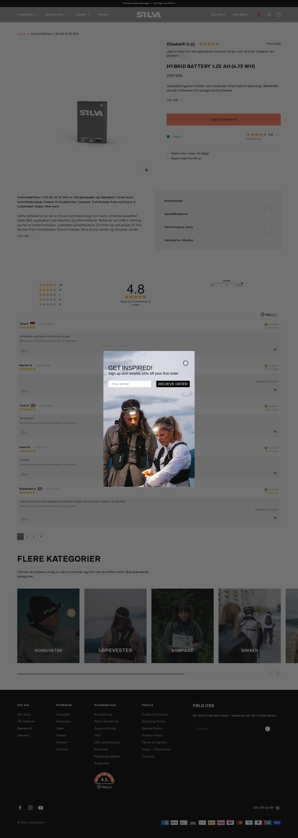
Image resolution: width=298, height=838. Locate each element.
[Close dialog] (185, 363)
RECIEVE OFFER (173, 384)
